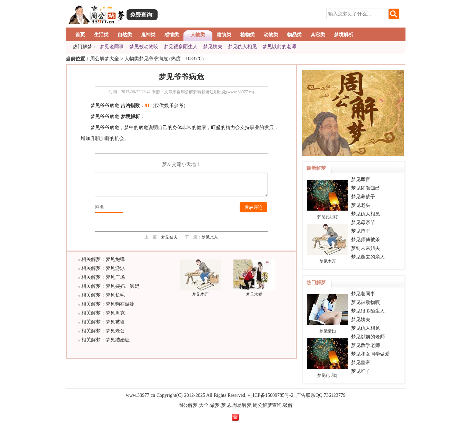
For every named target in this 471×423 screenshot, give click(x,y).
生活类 (101, 34)
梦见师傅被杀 (365, 239)
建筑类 (224, 34)
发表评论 (253, 207)
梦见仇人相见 (242, 46)
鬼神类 (148, 34)
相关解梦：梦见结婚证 (105, 339)
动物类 (271, 34)
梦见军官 (360, 179)
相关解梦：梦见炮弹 (103, 259)
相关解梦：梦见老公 (103, 331)
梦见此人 (209, 237)
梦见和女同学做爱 (370, 354)
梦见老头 (360, 205)
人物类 (198, 34)
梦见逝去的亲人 (368, 257)
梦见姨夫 (212, 46)
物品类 (294, 34)
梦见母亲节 (363, 222)
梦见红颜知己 (365, 188)
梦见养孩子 (363, 196)
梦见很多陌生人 (181, 46)
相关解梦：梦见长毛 (103, 295)
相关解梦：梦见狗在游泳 (107, 304)
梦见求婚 (254, 294)
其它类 (318, 34)
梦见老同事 (112, 46)
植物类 (247, 34)
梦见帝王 (360, 231)
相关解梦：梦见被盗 (103, 322)
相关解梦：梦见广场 (103, 277)
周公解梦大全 (104, 58)
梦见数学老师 (365, 345)
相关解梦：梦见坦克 (103, 313)
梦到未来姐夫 (365, 248)
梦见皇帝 (360, 362)
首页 (80, 34)
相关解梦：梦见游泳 (103, 268)
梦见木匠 (200, 294)
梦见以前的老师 (279, 46)
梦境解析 (343, 34)
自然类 (125, 34)
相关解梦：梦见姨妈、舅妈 (110, 286)
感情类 (171, 34)
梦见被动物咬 (143, 46)
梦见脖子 (360, 371)
